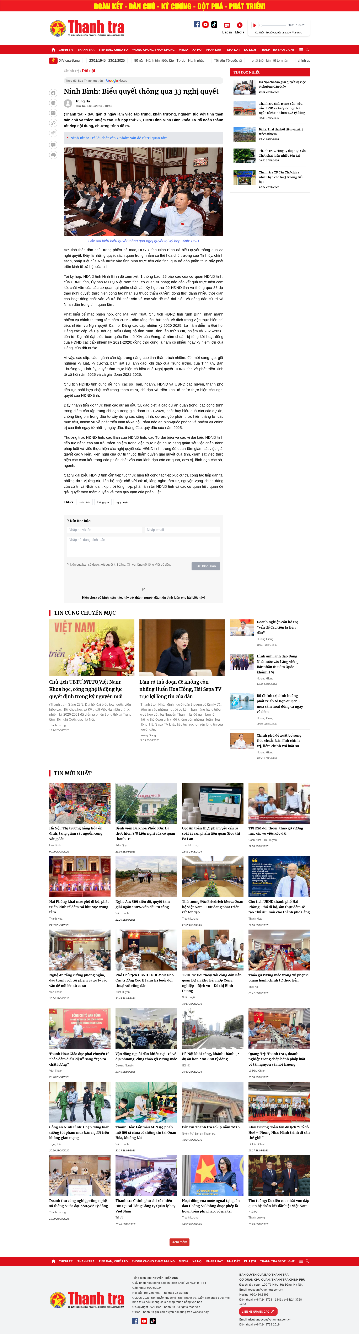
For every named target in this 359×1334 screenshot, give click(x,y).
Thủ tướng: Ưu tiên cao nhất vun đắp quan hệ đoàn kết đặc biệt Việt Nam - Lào (278, 1206)
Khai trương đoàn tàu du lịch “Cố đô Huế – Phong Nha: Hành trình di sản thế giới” (279, 1132)
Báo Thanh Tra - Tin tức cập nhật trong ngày (86, 28)
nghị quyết (122, 502)
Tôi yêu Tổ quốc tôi (207, 60)
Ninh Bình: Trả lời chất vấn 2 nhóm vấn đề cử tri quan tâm (118, 138)
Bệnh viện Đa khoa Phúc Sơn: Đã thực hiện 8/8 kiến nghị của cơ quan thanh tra (145, 833)
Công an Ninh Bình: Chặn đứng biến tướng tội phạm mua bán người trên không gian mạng (79, 1132)
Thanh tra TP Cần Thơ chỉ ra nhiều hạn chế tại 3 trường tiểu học (281, 177)
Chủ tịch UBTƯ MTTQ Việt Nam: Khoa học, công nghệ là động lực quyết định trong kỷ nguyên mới (86, 689)
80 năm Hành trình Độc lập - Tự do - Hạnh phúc (148, 60)
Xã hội (197, 49)
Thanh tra (86, 49)
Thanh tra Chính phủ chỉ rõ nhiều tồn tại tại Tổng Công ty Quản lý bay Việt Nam (145, 1206)
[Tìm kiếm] (307, 49)
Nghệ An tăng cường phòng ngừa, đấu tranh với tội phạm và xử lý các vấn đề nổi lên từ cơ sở (78, 980)
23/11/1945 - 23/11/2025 (86, 60)
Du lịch (250, 49)
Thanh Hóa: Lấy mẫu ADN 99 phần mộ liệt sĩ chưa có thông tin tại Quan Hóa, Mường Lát (146, 1132)
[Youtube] (205, 24)
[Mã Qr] (53, 133)
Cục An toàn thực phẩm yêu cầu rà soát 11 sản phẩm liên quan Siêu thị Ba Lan (211, 833)
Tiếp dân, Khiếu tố (113, 49)
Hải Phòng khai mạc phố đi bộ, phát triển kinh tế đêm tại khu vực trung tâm (79, 906)
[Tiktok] (214, 24)
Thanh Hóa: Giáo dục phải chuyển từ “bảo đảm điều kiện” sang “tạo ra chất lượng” (79, 1059)
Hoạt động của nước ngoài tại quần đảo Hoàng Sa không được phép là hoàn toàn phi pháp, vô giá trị (211, 1206)
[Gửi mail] (53, 113)
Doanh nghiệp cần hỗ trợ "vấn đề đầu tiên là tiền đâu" (277, 627)
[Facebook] (197, 24)
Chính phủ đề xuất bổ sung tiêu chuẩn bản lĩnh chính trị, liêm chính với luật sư (279, 740)
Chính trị (66, 49)
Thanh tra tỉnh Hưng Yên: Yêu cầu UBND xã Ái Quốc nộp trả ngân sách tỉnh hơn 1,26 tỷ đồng (282, 108)
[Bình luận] (53, 145)
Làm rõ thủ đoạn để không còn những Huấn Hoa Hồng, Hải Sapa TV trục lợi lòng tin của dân (180, 689)
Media (183, 49)
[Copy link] (53, 123)
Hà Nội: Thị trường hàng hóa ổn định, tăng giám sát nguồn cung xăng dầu (75, 833)
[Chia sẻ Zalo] (53, 103)
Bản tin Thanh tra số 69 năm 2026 (211, 1127)
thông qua (103, 502)
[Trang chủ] (53, 49)
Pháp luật (214, 49)
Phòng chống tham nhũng (153, 49)
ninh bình (84, 502)
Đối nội (88, 70)
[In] (53, 155)
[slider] (272, 25)
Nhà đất (233, 49)
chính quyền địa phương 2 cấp (299, 60)
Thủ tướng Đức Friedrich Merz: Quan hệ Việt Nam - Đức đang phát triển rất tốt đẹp (212, 906)
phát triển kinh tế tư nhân (249, 60)
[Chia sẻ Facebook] (53, 93)
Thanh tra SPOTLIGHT (277, 49)
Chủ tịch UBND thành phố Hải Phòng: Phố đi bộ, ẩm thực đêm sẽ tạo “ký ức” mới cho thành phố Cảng (279, 906)
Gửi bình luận (206, 566)
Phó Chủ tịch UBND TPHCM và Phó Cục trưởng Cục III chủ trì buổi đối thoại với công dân (145, 980)
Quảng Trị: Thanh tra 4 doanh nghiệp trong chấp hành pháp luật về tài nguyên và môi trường (276, 1059)
